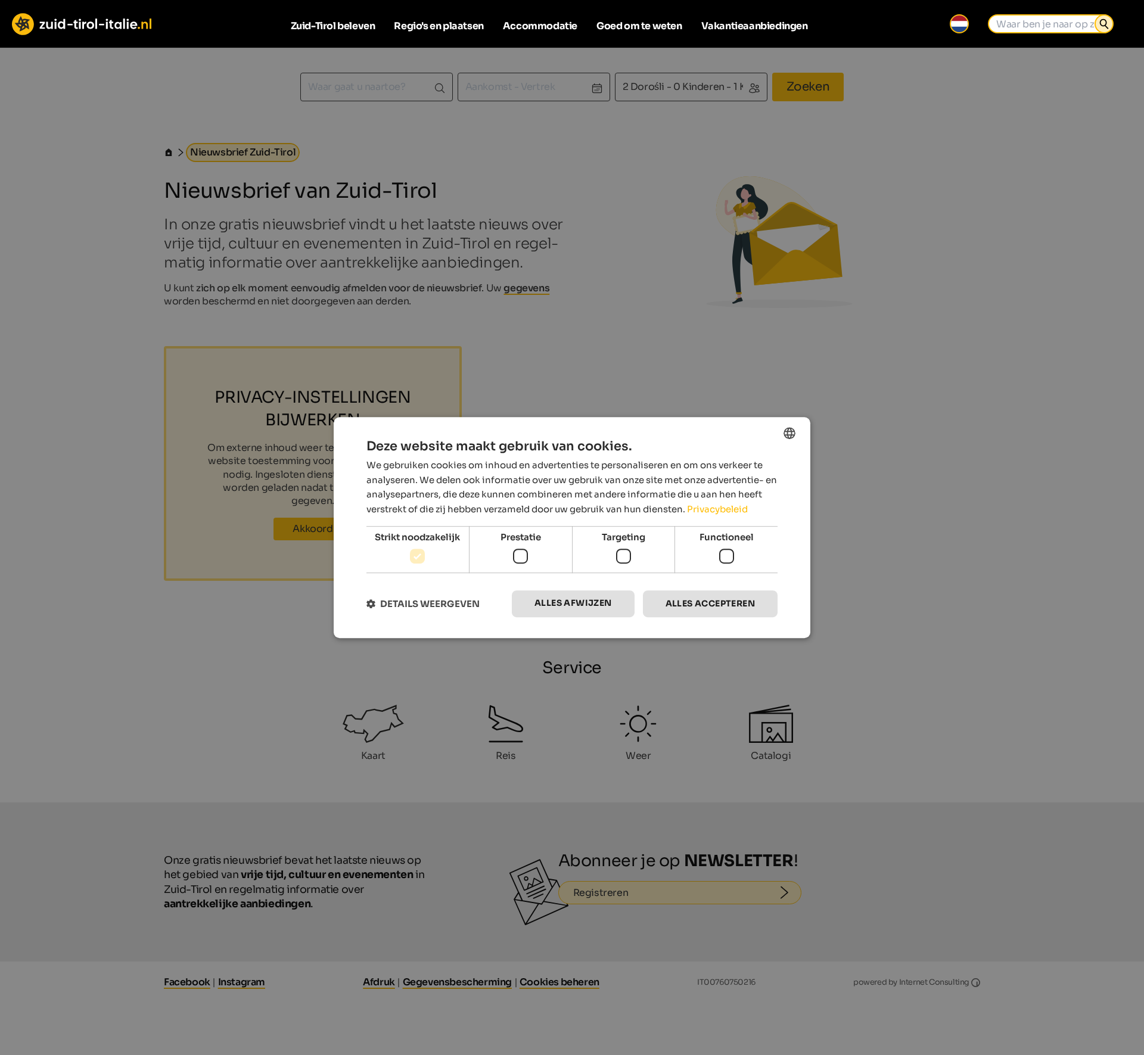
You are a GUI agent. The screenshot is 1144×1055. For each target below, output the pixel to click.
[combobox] (789, 433)
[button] (423, 604)
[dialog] (572, 528)
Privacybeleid (717, 509)
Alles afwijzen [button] (573, 603)
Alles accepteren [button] (710, 604)
